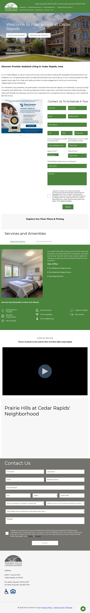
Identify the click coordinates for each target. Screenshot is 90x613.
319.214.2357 (24, 582)
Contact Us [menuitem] (48, 10)
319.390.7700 (80, 4)
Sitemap (69, 608)
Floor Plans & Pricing (16, 35)
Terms (62, 201)
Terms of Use (59, 608)
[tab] (20, 135)
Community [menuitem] (22, 7)
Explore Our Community (39, 35)
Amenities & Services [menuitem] (34, 7)
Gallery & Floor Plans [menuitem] (26, 10)
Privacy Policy (46, 608)
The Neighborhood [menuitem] (49, 7)
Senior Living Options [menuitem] (64, 7)
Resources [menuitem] (39, 10)
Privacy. (69, 201)
